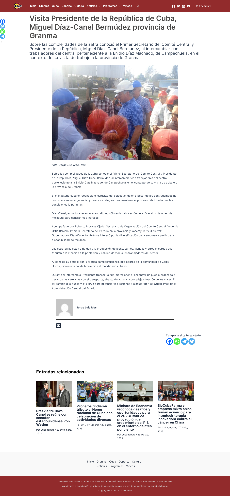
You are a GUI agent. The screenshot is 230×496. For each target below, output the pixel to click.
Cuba (55, 6)
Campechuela (117, 182)
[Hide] (1, 42)
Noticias (92, 6)
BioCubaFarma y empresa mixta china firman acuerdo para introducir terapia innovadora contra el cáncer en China (175, 413)
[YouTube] (188, 6)
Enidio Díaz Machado (89, 182)
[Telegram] (184, 341)
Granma (44, 6)
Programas (110, 6)
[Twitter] (178, 6)
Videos (127, 6)
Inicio (32, 6)
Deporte (66, 6)
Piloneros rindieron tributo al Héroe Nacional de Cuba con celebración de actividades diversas (94, 413)
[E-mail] (58, 326)
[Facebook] (173, 6)
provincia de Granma (68, 187)
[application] (98, 6)
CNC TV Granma (203, 6)
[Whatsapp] (177, 341)
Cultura (79, 6)
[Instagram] (183, 6)
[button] (138, 6)
